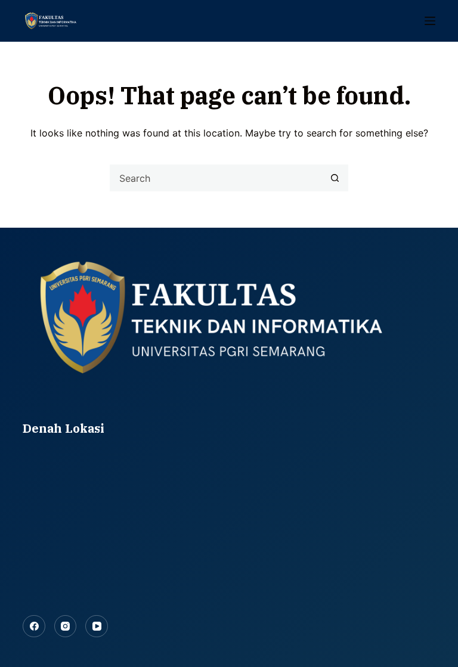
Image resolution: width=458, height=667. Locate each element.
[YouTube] (96, 626)
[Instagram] (65, 626)
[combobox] (216, 178)
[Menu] (430, 20)
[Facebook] (34, 626)
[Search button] (335, 178)
